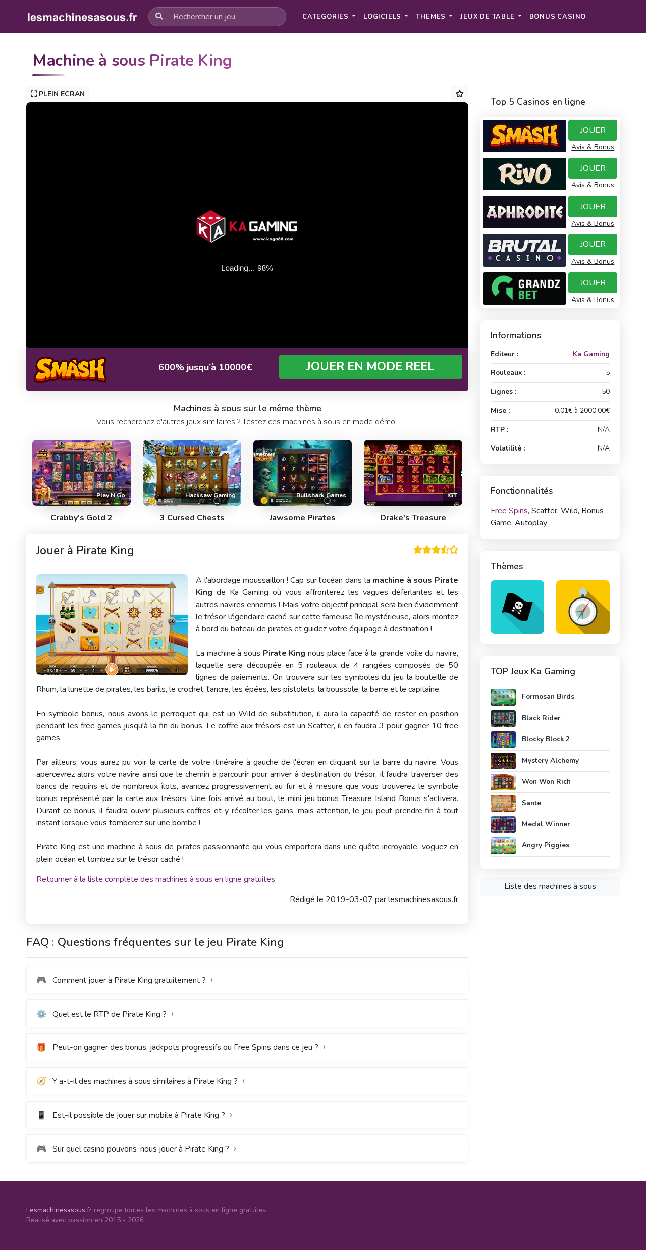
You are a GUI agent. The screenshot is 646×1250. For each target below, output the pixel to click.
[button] (557, 17)
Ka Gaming (591, 354)
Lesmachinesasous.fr (59, 1210)
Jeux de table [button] (488, 16)
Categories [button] (326, 16)
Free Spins (509, 510)
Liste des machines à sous (550, 886)
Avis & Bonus (592, 147)
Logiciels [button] (383, 16)
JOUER (593, 130)
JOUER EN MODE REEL (370, 366)
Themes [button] (432, 16)
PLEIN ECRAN (61, 94)
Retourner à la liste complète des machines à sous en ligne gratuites (155, 879)
